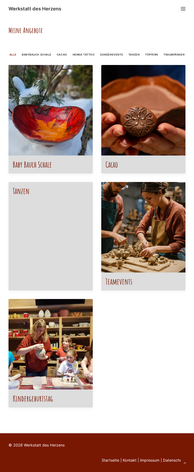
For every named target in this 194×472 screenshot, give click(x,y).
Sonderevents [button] (111, 54)
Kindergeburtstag (33, 398)
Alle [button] (12, 54)
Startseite (110, 460)
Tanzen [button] (134, 54)
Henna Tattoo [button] (84, 54)
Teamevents (119, 281)
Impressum (150, 460)
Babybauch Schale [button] (36, 54)
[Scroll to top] (185, 462)
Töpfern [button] (151, 54)
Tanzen (21, 191)
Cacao (112, 164)
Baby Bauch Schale (32, 164)
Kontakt (130, 460)
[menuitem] (12, 54)
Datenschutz (174, 460)
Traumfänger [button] (174, 54)
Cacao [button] (62, 54)
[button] (183, 8)
